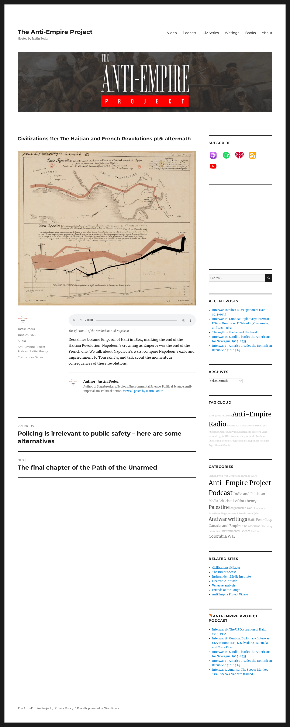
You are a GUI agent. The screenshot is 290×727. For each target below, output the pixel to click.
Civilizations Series (30, 357)
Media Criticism (220, 501)
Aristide (250, 436)
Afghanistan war (241, 508)
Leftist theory (39, 351)
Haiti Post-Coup (260, 520)
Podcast (190, 33)
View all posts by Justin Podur (143, 391)
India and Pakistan (249, 494)
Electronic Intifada (224, 581)
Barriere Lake (259, 431)
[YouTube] (215, 166)
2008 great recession (220, 415)
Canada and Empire (225, 526)
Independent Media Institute (231, 576)
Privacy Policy (64, 708)
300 (265, 425)
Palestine (219, 507)
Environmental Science (235, 530)
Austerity (214, 431)
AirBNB (224, 431)
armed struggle (230, 440)
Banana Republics (249, 440)
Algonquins (244, 431)
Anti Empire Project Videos (230, 594)
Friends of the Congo (226, 590)
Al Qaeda (225, 445)
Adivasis (233, 431)
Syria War (222, 475)
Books (250, 33)
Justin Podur (26, 329)
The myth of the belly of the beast (234, 332)
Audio (22, 340)
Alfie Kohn (231, 436)
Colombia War (222, 536)
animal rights (216, 436)
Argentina (214, 445)
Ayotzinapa (233, 425)
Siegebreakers (228, 513)
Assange (264, 440)
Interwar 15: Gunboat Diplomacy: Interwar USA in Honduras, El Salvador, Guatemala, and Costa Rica (240, 323)
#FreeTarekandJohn (248, 513)
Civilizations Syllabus (226, 567)
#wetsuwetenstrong (251, 425)
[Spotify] (228, 155)
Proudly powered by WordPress (98, 708)
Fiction (213, 475)
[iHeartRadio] (241, 155)
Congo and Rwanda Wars (243, 475)
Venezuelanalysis (223, 585)
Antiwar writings (228, 519)
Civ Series (211, 33)
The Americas (251, 526)
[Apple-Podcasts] (215, 155)
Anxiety (241, 436)
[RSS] (254, 155)
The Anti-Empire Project (55, 31)
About (267, 33)
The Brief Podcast (224, 572)
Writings (232, 33)
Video (172, 33)
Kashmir (256, 531)
